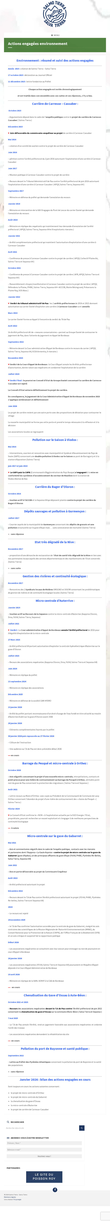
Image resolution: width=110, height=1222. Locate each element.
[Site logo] (55, 27)
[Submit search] (82, 1128)
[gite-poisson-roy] (44, 1177)
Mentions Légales (10, 1197)
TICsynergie (17, 1199)
